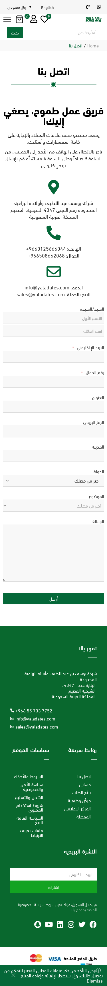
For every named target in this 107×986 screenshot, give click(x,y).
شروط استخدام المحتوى (29, 807)
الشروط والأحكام (28, 776)
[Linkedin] (59, 924)
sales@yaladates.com (41, 294)
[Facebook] (93, 924)
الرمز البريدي (93, 421)
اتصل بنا (84, 776)
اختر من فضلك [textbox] (87, 480)
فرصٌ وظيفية (79, 800)
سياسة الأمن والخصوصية (32, 786)
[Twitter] (82, 924)
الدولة (99, 471)
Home (93, 45)
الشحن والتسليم (29, 796)
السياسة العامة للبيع (30, 819)
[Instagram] (70, 924)
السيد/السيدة (92, 308)
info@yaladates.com (47, 287)
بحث (15, 32)
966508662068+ (46, 255)
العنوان (98, 397)
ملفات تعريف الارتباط (31, 832)
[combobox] (53, 481)
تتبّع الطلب (81, 792)
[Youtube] (48, 924)
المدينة (98, 446)
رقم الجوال (92, 372)
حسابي (85, 784)
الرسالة (98, 521)
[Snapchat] (37, 924)
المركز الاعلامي (77, 808)
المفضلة (83, 816)
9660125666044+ (46, 248)
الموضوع (96, 496)
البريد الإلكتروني (88, 347)
